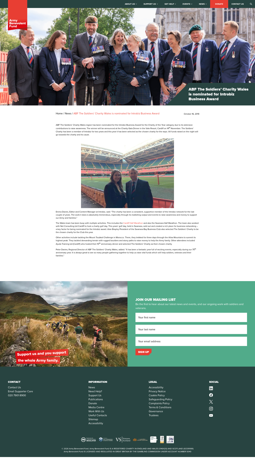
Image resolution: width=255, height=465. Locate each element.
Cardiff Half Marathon (133, 223)
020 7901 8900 (17, 395)
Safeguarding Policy (160, 399)
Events (186, 4)
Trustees (153, 415)
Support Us (94, 395)
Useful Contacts (97, 415)
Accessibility (95, 423)
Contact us (237, 4)
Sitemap (93, 419)
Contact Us (14, 387)
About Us (130, 4)
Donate (219, 4)
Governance (156, 411)
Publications (95, 399)
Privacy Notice (157, 391)
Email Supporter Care (20, 391)
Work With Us (96, 411)
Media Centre (96, 407)
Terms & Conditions (160, 407)
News (202, 4)
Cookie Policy (157, 395)
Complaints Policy (159, 403)
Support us (150, 4)
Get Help (169, 4)
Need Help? (95, 391)
